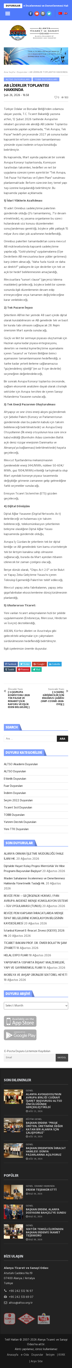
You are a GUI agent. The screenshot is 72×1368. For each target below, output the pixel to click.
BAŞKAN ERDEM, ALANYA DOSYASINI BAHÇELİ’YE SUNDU (46, 1210)
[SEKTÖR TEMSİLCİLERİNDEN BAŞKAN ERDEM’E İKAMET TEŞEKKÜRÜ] (13, 1231)
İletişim (50, 1355)
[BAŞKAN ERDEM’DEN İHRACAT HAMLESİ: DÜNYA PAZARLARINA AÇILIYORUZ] (13, 1150)
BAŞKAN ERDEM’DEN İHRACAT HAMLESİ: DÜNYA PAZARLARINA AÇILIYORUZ (46, 1151)
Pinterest (25, 669)
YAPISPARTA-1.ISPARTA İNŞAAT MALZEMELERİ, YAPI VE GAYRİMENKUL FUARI (34, 965)
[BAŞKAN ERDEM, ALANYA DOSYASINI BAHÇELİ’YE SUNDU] (13, 1212)
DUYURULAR (13, 5)
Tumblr (10, 669)
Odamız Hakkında (44, 1186)
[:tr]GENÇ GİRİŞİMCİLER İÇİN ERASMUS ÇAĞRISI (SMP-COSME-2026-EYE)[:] (52, 697)
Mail (38, 669)
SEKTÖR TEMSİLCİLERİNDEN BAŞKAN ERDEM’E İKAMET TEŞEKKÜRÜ (44, 1232)
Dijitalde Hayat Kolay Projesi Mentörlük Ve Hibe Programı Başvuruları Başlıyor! (34, 869)
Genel (29, 1090)
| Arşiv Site (36, 1361)
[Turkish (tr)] (60, 13)
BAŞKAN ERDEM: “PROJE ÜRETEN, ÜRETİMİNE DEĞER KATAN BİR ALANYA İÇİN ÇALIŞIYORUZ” (44, 1127)
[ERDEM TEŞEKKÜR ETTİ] (13, 1192)
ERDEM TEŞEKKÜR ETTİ (41, 1189)
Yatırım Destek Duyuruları (20, 822)
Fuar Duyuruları (13, 786)
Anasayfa (12, 1355)
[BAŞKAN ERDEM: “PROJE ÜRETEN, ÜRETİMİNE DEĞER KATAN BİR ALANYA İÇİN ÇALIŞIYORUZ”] (13, 1125)
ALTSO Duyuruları (18, 79)
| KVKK (61, 1355)
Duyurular (22, 72)
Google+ (41, 664)
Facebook (11, 664)
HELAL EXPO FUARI (16, 955)
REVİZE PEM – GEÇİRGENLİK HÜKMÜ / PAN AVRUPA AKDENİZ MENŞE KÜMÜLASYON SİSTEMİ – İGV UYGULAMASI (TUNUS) (36, 901)
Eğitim (30, 1119)
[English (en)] (65, 13)
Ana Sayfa (9, 72)
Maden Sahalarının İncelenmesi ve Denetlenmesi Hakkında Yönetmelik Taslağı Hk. (34, 881)
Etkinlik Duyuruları (15, 778)
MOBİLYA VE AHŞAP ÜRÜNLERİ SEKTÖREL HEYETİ (35, 975)
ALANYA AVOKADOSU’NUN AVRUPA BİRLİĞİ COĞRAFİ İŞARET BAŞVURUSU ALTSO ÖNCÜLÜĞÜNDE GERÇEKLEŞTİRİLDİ (44, 1100)
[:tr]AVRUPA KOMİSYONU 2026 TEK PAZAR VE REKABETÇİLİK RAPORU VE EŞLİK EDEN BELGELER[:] (19, 698)
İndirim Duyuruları (15, 793)
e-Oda (25, 1355)
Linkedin (56, 664)
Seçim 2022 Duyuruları (18, 800)
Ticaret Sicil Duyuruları (18, 807)
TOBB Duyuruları (46, 79)
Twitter (26, 664)
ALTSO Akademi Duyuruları (21, 764)
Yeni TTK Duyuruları (16, 829)
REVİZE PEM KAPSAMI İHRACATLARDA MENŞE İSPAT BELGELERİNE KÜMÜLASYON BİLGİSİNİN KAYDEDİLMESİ (34, 918)
